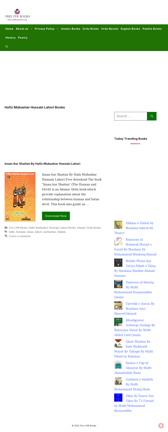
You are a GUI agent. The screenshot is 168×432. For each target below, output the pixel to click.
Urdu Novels (109, 28)
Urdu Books (91, 28)
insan (30, 232)
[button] (6, 46)
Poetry (23, 37)
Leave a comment (19, 236)
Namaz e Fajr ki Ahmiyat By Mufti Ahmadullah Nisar (132, 368)
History (10, 37)
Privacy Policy (45, 28)
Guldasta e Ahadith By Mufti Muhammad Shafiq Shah (133, 384)
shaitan (61, 232)
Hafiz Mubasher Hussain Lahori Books (52, 228)
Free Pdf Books (18, 228)
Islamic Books (70, 28)
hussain (21, 232)
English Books (130, 28)
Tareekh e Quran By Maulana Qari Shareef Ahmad (134, 309)
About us (22, 28)
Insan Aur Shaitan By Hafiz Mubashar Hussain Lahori (42, 163)
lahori (38, 232)
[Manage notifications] (161, 425)
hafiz (12, 232)
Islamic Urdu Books (89, 228)
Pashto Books (152, 28)
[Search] (152, 116)
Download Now (56, 216)
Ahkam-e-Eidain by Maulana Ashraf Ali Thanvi (134, 228)
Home (9, 28)
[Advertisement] (103, 14)
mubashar (49, 232)
